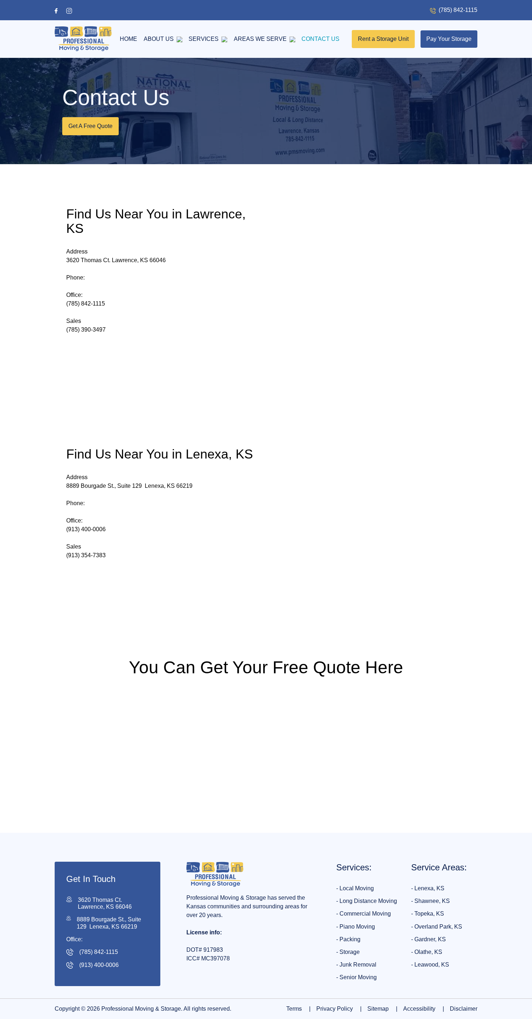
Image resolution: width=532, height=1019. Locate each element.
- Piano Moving (355, 927)
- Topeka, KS (427, 914)
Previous (166, 810)
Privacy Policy (339, 1009)
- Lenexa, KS (427, 888)
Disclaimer (463, 1009)
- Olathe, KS (426, 952)
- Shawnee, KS (430, 901)
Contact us (320, 39)
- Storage (348, 952)
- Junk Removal (356, 965)
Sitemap (382, 1009)
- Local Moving (355, 888)
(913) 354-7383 (86, 555)
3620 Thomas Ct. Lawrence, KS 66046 (105, 903)
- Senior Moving (356, 977)
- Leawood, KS (430, 965)
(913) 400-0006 (86, 529)
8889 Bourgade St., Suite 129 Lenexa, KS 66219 (109, 923)
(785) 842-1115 (85, 303)
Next (372, 810)
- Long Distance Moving (366, 901)
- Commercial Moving (363, 914)
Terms (298, 1009)
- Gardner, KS (428, 939)
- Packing (348, 939)
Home (128, 39)
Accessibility (423, 1009)
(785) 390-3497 (86, 330)
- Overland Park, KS (436, 927)
